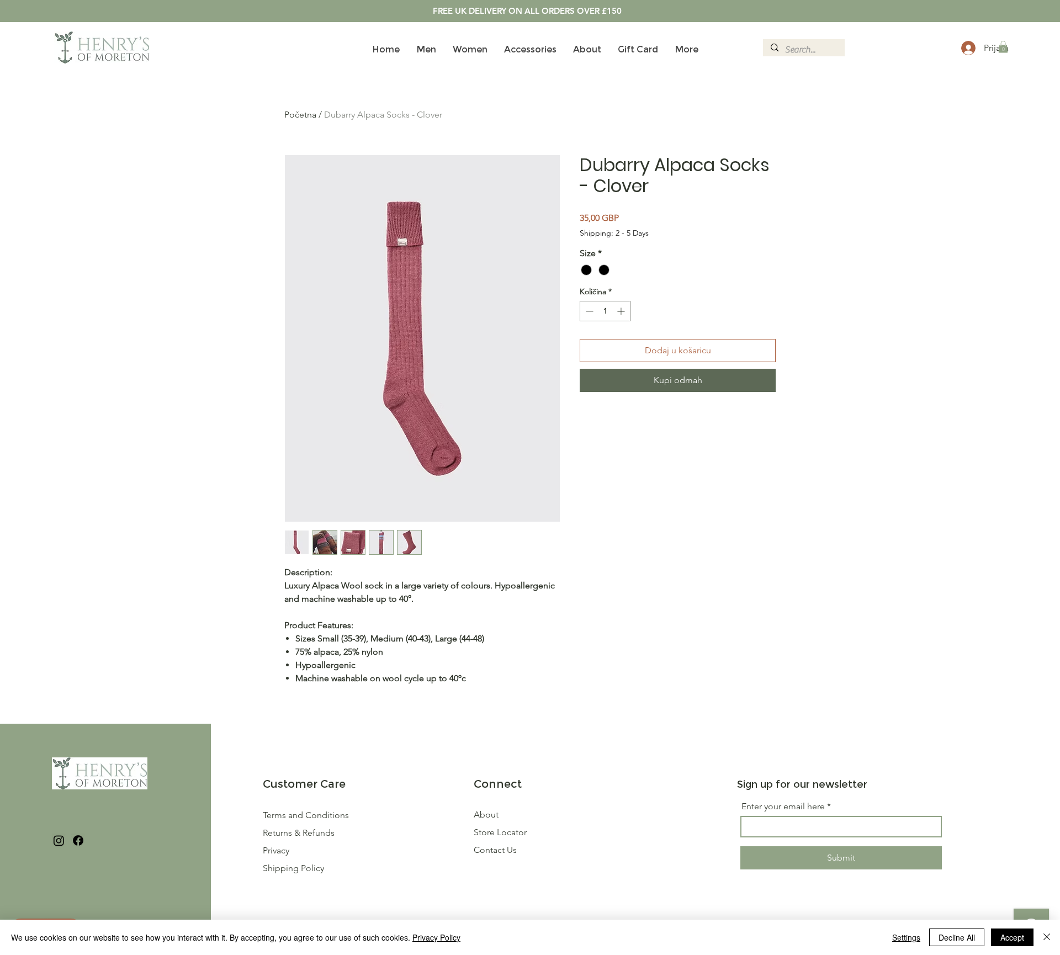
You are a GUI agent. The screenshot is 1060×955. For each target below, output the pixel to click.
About (486, 814)
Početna (300, 114)
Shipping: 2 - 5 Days (614, 233)
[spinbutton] (605, 311)
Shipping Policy (293, 868)
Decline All (957, 937)
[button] (1003, 47)
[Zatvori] (1046, 937)
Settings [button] (906, 937)
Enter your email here (783, 806)
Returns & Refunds (300, 832)
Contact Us (495, 850)
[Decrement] (588, 311)
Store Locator (500, 832)
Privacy (276, 850)
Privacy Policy (436, 937)
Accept (1012, 937)
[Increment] (622, 311)
